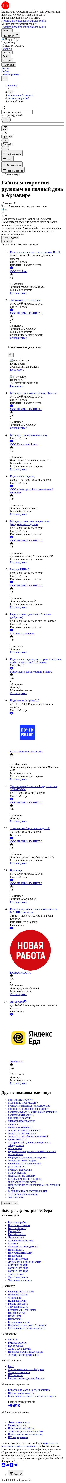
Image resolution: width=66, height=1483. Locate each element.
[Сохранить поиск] (4, 128)
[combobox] (17, 112)
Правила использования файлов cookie (23, 26)
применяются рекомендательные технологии (29, 1444)
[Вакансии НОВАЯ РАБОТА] (36, 950)
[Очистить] (6, 119)
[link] (7, 60)
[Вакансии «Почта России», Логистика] (36, 732)
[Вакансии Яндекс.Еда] (36, 1038)
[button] (5, 68)
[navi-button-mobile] (4, 78)
